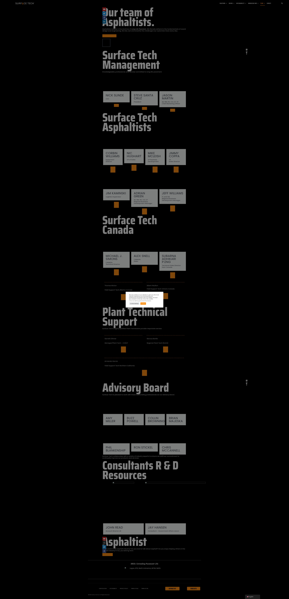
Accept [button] (143, 303)
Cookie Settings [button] (134, 303)
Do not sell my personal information (140, 300)
